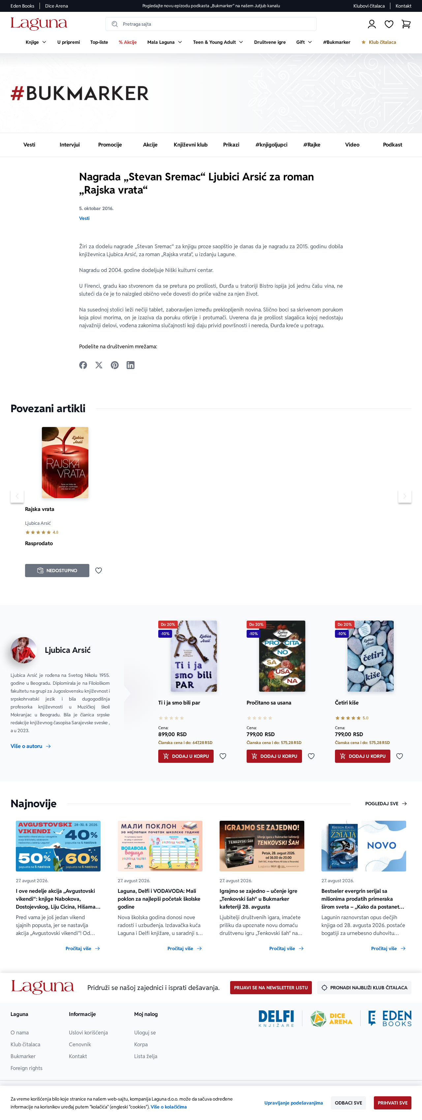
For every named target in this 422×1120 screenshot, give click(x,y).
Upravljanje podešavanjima (293, 1103)
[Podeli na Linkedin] (131, 365)
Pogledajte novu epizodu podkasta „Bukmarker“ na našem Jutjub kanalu (211, 6)
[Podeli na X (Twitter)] (99, 365)
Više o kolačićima (169, 1107)
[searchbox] (211, 24)
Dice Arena (56, 6)
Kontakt (403, 6)
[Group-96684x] (390, 1018)
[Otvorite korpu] (406, 24)
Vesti (84, 218)
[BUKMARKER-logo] (80, 93)
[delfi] (276, 1018)
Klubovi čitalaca (369, 6)
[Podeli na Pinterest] (115, 365)
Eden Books (22, 6)
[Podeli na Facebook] (83, 365)
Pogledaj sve (381, 804)
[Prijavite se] (372, 24)
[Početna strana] (41, 24)
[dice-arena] (331, 1018)
